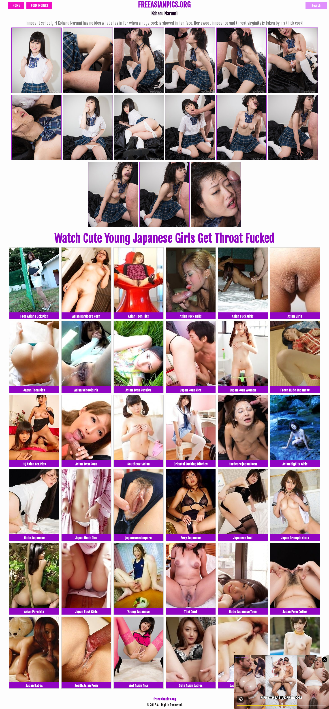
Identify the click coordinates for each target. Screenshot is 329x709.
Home (16, 5)
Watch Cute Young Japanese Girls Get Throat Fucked (164, 238)
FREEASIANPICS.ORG (164, 5)
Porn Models (39, 5)
